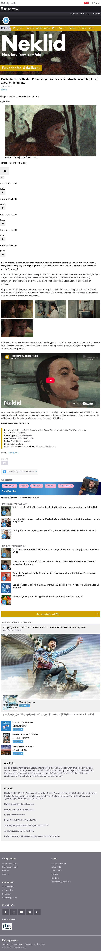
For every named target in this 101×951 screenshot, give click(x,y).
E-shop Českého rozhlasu (17, 622)
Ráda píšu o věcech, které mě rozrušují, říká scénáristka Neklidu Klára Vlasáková (54, 531)
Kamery (96, 14)
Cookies (5, 944)
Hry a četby (9, 486)
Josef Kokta (13, 453)
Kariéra (54, 874)
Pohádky (36, 486)
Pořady (30, 28)
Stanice (5, 871)
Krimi (23, 486)
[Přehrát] (4, 171)
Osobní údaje (16, 944)
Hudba (71, 28)
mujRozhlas (6, 480)
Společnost (58, 28)
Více (92, 28)
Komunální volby (9, 867)
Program (74, 14)
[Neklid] (50, 53)
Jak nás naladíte (58, 863)
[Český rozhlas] (9, 3)
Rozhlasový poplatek (60, 882)
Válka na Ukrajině (10, 863)
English (42, 944)
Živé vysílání (65, 486)
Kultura (5, 28)
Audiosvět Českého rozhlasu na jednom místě (20, 498)
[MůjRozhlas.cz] (5, 102)
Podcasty (6, 894)
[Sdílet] (2, 177)
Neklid (4, 90)
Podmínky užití (31, 944)
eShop (5, 874)
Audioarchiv (85, 14)
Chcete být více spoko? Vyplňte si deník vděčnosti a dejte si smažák (48, 596)
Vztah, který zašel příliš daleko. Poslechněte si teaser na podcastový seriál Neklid (55, 507)
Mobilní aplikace (9, 897)
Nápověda (56, 867)
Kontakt (55, 878)
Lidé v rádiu (56, 871)
